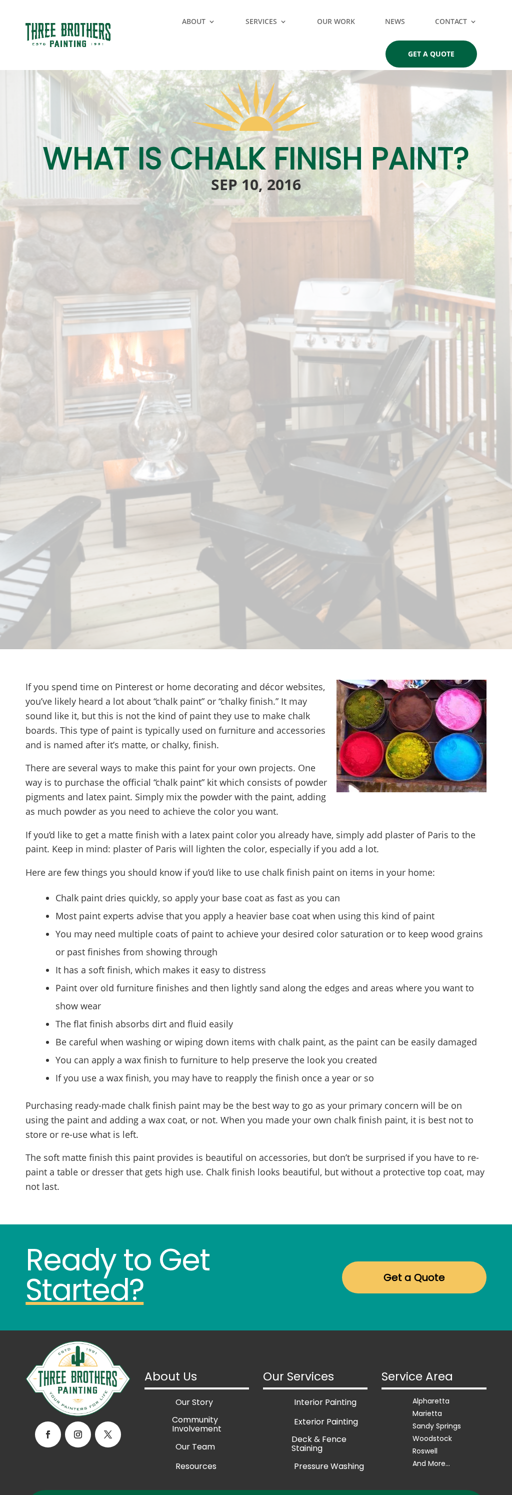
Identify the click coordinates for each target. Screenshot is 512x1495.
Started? (85, 1290)
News (395, 21)
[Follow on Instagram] (78, 1434)
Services (261, 21)
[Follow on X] (108, 1434)
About (194, 21)
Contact (451, 21)
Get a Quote (431, 54)
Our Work (336, 21)
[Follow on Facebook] (48, 1434)
